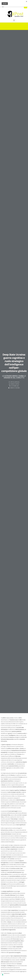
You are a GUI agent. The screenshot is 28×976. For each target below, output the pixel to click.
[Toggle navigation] (14, 20)
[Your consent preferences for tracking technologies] (2, 974)
